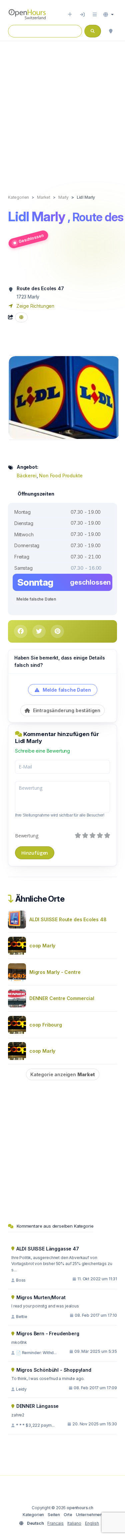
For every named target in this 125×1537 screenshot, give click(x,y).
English (92, 1523)
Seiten (54, 1514)
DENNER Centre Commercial (61, 998)
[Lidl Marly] (64, 397)
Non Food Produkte (61, 475)
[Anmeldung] (82, 14)
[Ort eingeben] (69, 14)
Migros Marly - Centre (54, 972)
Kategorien (33, 1514)
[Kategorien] (94, 14)
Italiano (74, 1523)
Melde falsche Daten (36, 599)
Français (55, 1523)
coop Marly (42, 945)
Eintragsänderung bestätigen (66, 710)
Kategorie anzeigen (62, 1074)
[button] (108, 14)
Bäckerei (27, 475)
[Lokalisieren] (110, 31)
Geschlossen (31, 238)
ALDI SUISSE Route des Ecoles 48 (68, 919)
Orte (68, 1514)
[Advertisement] (62, 111)
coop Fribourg (45, 1025)
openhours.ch (80, 1507)
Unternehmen (89, 1514)
